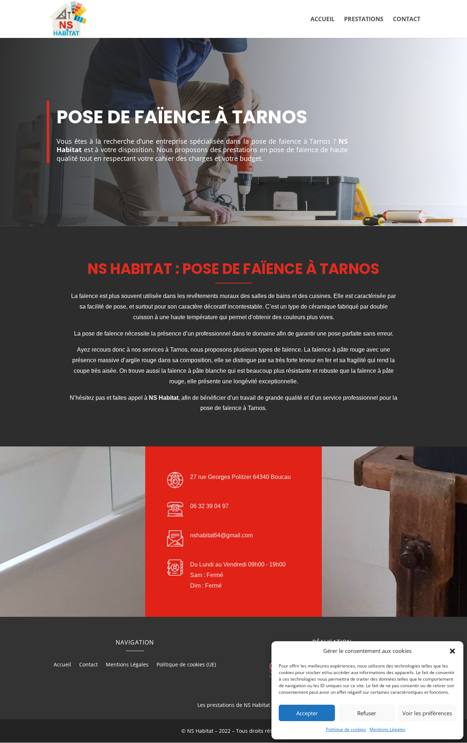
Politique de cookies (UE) (186, 665)
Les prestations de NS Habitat (233, 704)
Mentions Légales (387, 729)
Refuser (366, 713)
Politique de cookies (346, 729)
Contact (406, 19)
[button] (452, 651)
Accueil (322, 19)
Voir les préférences (427, 713)
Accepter (307, 713)
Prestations (363, 19)
